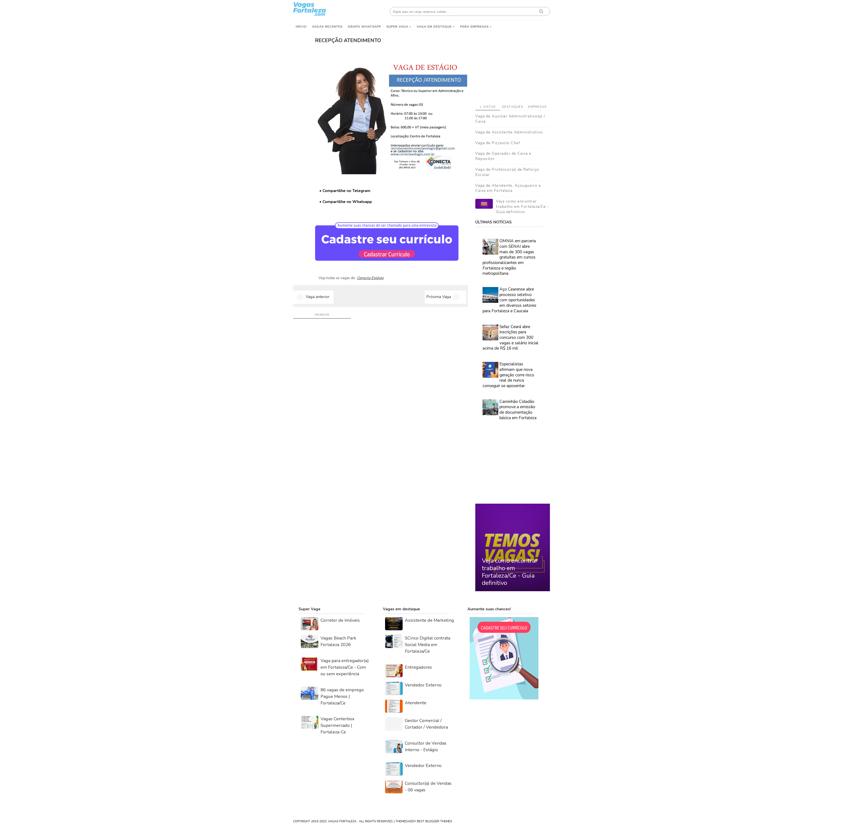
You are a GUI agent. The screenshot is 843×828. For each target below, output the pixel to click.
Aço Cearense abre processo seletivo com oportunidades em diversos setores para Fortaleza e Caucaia (509, 300)
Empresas (537, 107)
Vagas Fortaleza (342, 821)
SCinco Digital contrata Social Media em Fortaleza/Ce (427, 644)
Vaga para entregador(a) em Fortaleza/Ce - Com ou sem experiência (345, 667)
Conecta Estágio (370, 278)
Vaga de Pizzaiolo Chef (497, 142)
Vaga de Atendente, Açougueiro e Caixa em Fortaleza (508, 188)
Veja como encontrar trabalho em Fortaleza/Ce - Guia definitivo (522, 206)
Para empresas (474, 27)
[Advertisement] (512, 66)
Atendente (415, 703)
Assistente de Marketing (429, 620)
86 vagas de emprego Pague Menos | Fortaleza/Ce (342, 696)
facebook (322, 314)
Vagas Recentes (327, 27)
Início (301, 27)
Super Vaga (397, 27)
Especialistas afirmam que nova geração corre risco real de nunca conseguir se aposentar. (508, 375)
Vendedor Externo (423, 685)
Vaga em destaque (434, 27)
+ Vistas (488, 107)
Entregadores (418, 667)
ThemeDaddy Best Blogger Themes (423, 821)
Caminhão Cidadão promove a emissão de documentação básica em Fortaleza (518, 410)
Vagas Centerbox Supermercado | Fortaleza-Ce (338, 725)
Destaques (512, 107)
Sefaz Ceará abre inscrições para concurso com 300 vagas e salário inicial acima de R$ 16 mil (511, 337)
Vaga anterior (318, 296)
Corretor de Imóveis (340, 620)
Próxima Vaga (438, 296)
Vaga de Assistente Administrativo (509, 132)
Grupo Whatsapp (364, 27)
